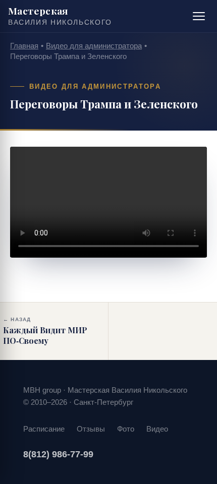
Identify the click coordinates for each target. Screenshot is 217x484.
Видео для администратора (94, 45)
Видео (157, 429)
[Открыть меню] (199, 16)
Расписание (44, 429)
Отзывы (91, 429)
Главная (24, 45)
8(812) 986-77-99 (58, 454)
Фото (125, 429)
